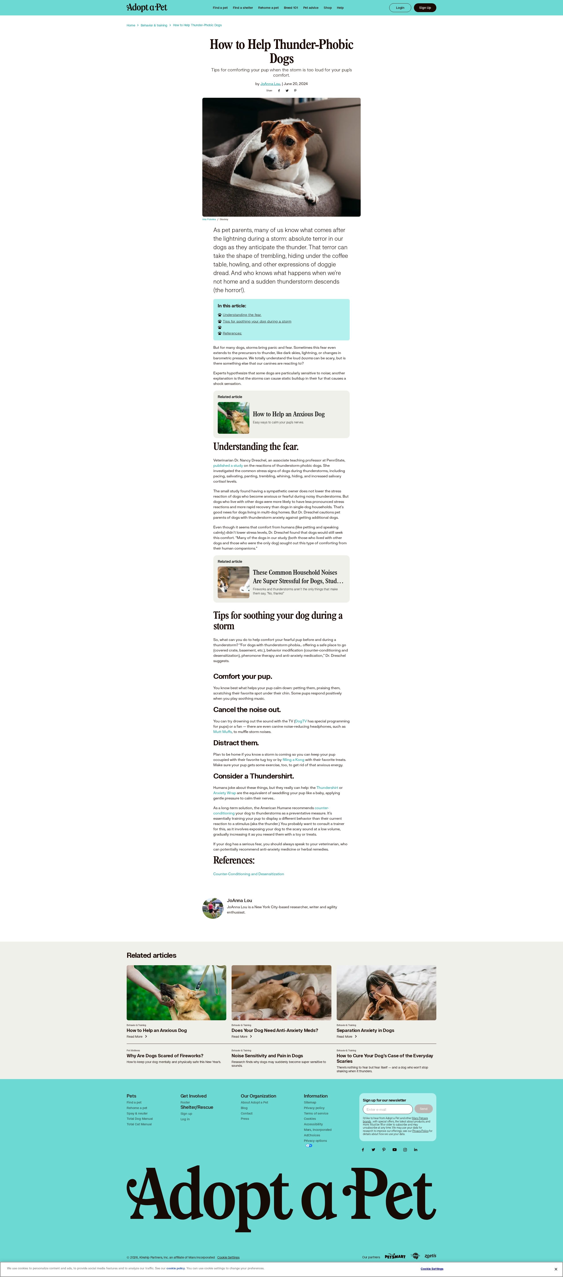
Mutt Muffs (222, 731)
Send (424, 1109)
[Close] (556, 1269)
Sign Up (425, 7)
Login (400, 7)
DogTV (301, 721)
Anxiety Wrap (225, 793)
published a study (228, 465)
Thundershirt (327, 787)
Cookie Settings (228, 1257)
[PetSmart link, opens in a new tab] (395, 1256)
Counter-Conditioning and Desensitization (248, 874)
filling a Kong (293, 759)
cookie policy (175, 1268)
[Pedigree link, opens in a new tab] (415, 1256)
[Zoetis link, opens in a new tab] (430, 1256)
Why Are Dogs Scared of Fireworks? (165, 1056)
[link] (268, 8)
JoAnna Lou (270, 83)
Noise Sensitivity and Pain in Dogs (267, 1056)
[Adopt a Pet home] (147, 7)
